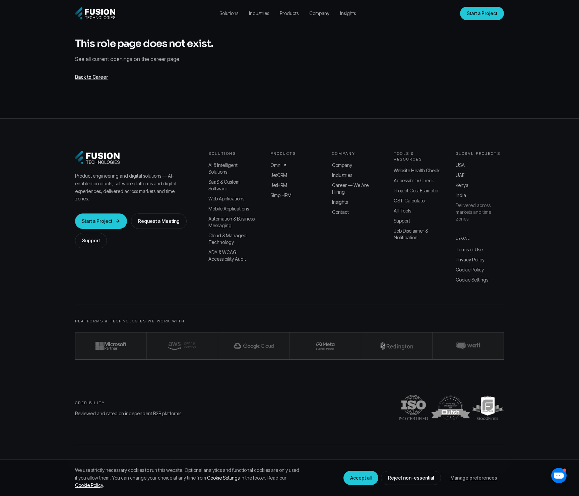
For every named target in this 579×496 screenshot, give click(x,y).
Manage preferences (473, 478)
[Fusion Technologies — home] (95, 13)
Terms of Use (469, 249)
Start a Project (482, 13)
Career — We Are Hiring (350, 188)
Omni (275, 165)
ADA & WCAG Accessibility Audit (227, 255)
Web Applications (226, 198)
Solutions (228, 13)
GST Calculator (410, 200)
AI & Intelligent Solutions (223, 168)
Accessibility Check (414, 180)
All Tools (402, 210)
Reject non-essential (411, 478)
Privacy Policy (470, 259)
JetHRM (278, 185)
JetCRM (278, 175)
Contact (340, 212)
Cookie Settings (472, 280)
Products (289, 13)
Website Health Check (417, 170)
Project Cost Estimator (416, 190)
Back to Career (91, 77)
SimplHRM (281, 195)
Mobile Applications (228, 208)
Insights (348, 13)
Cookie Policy (470, 269)
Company (319, 13)
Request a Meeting (159, 221)
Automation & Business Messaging (231, 222)
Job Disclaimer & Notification (411, 234)
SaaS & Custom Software (224, 185)
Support (91, 240)
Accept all (361, 478)
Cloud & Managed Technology (227, 239)
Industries (259, 13)
